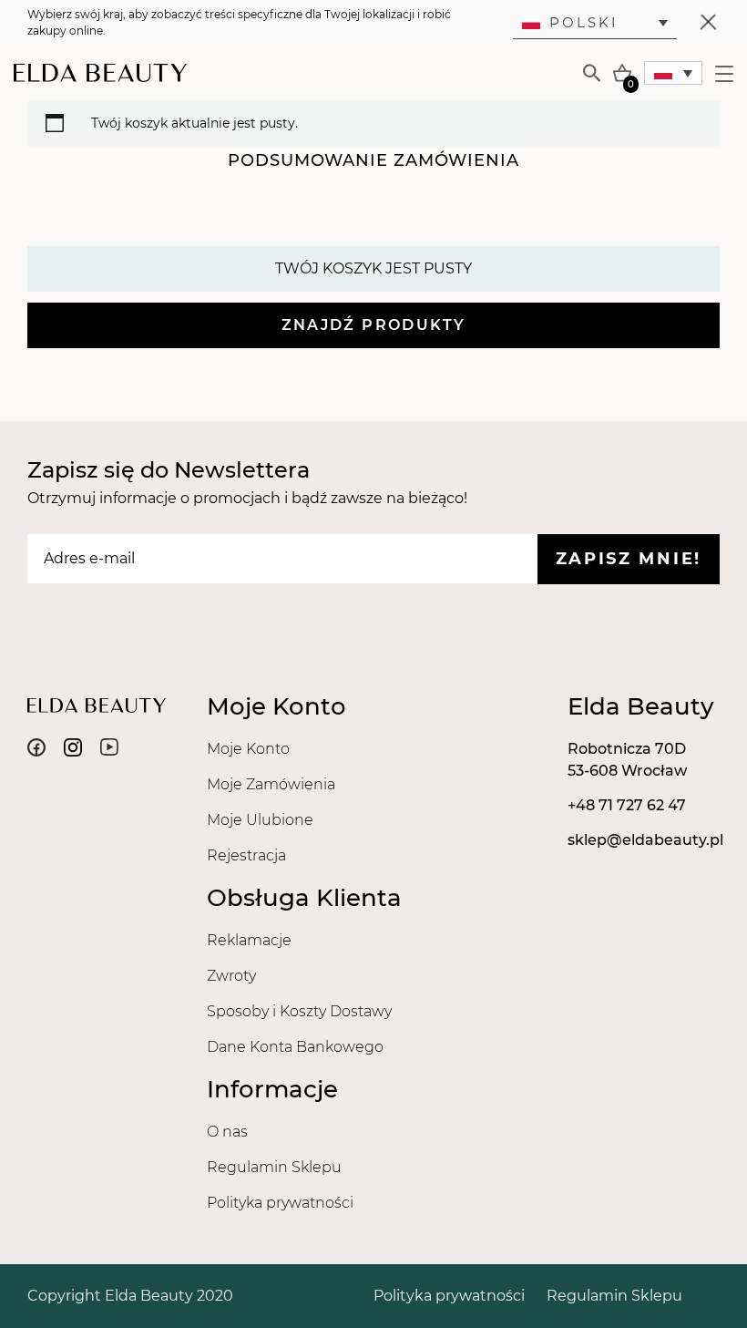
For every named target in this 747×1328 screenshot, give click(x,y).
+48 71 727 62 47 (627, 805)
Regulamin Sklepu (274, 1167)
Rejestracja (246, 855)
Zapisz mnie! (628, 559)
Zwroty (231, 975)
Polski (584, 22)
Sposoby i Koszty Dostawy (299, 1011)
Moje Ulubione (260, 820)
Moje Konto (248, 748)
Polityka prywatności (280, 1202)
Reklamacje (249, 940)
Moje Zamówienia (271, 784)
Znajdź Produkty (373, 325)
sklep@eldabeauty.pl (645, 840)
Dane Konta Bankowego (295, 1046)
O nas (227, 1131)
